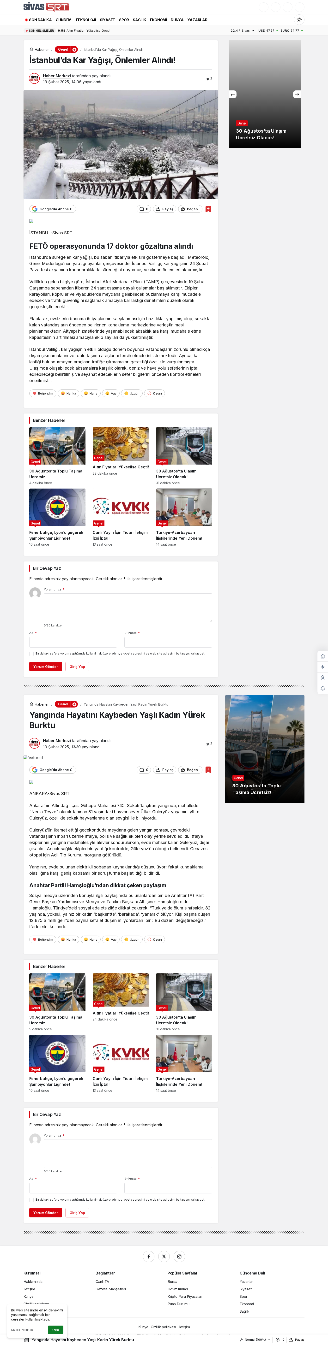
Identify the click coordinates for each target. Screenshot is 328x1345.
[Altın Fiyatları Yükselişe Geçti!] (121, 456)
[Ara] (263, 7)
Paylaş (299, 1339)
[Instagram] (179, 1256)
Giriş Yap (77, 667)
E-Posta (132, 633)
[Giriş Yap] (287, 7)
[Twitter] (164, 1256)
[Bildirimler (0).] (322, 688)
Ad (33, 633)
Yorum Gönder (45, 667)
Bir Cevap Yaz (47, 568)
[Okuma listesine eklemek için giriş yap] (208, 209)
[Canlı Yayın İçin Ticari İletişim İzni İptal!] (121, 517)
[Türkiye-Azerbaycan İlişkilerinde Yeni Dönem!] (184, 517)
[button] (275, 7)
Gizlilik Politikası (22, 1330)
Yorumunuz (54, 589)
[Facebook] (148, 1256)
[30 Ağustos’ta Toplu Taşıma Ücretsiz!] (57, 456)
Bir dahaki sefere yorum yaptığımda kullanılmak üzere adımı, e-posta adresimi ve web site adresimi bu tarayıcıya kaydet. (120, 653)
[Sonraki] (297, 94)
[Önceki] (233, 94)
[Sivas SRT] (46, 6)
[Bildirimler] (299, 7)
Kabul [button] (56, 1330)
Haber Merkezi (57, 75)
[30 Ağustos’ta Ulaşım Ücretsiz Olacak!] (184, 456)
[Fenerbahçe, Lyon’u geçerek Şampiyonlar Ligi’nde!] (57, 517)
